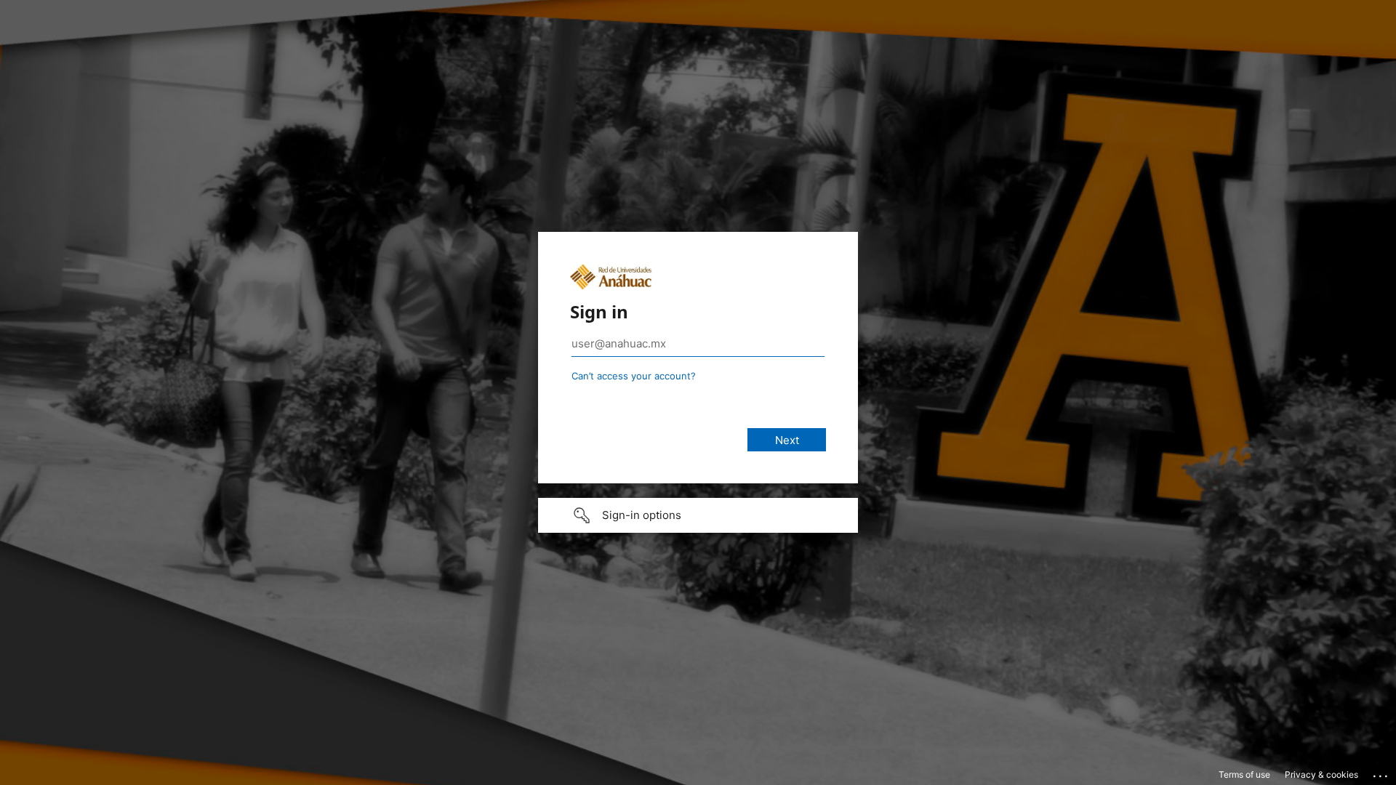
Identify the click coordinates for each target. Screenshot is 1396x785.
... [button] (1381, 772)
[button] (698, 515)
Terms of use (1244, 774)
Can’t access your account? (633, 376)
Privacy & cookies (1321, 774)
